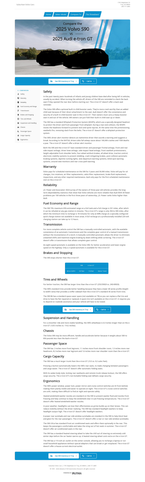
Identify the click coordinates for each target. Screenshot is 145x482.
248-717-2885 (125, 6)
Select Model (61, 14)
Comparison (24, 90)
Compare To (76, 14)
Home (48, 14)
